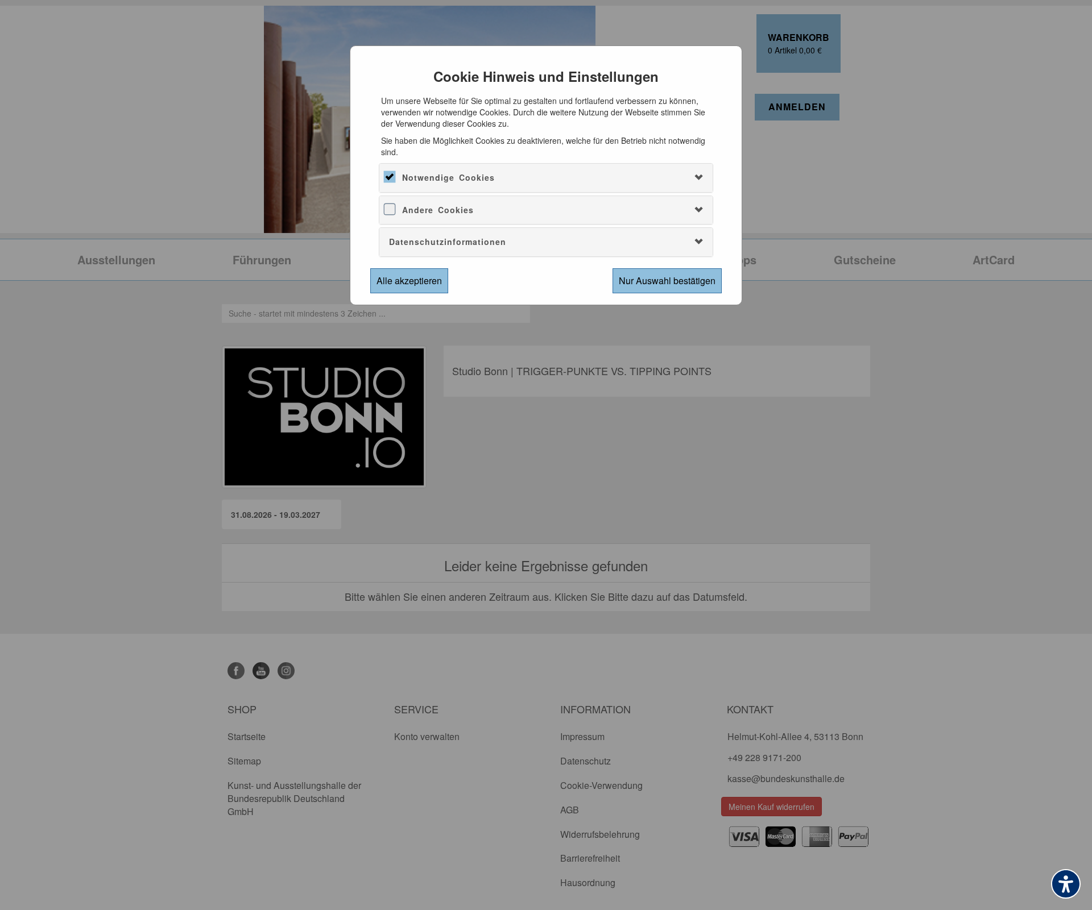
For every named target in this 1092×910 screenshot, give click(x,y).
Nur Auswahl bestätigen (667, 280)
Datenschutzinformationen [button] (447, 241)
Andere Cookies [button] (438, 209)
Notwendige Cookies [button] (448, 177)
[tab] (545, 178)
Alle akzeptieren (409, 280)
